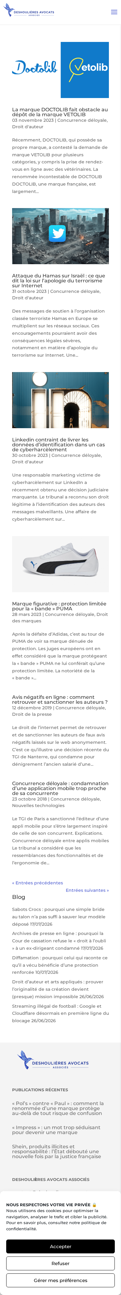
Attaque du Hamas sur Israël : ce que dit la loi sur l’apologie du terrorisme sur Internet (58, 281)
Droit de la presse (32, 714)
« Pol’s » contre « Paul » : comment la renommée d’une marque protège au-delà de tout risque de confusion (58, 1108)
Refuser (60, 1263)
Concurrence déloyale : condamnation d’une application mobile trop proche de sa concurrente (60, 788)
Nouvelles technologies (38, 805)
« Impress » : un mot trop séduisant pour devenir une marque (56, 1130)
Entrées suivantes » (87, 890)
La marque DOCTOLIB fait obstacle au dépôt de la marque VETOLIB (60, 112)
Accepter (60, 1246)
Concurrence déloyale (82, 120)
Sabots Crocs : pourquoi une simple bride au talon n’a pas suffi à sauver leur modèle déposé (58, 917)
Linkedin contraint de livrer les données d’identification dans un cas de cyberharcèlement (58, 445)
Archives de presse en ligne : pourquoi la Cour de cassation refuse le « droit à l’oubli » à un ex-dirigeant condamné (59, 941)
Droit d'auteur (27, 126)
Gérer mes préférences (60, 1280)
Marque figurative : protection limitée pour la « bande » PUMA (59, 606)
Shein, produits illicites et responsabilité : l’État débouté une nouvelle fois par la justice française (56, 1151)
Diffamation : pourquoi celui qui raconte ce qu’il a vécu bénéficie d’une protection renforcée (60, 965)
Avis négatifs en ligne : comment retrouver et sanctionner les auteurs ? (60, 699)
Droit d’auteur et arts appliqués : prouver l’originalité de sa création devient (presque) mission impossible (57, 989)
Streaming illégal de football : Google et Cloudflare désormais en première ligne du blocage (60, 1013)
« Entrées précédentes (37, 883)
